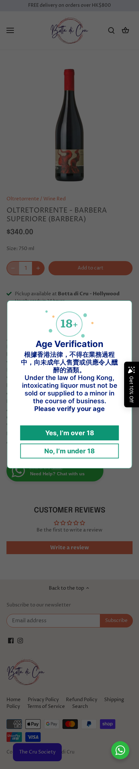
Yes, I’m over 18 (69, 433)
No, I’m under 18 (69, 451)
